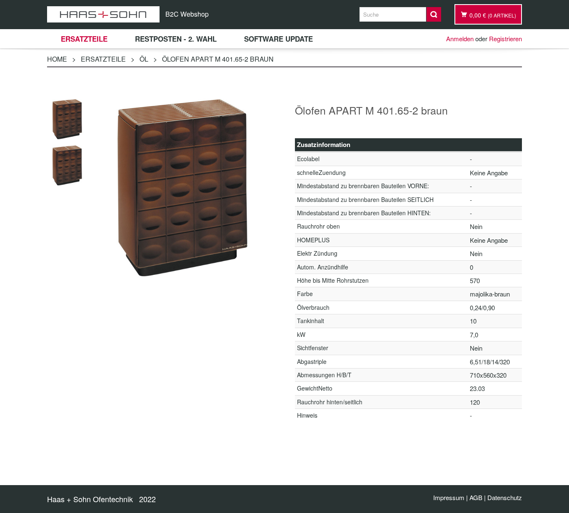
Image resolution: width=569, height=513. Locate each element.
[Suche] (434, 14)
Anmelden (460, 38)
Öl (144, 59)
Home (57, 59)
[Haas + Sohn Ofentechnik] (103, 14)
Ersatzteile (103, 59)
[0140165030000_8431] (67, 118)
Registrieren (505, 38)
